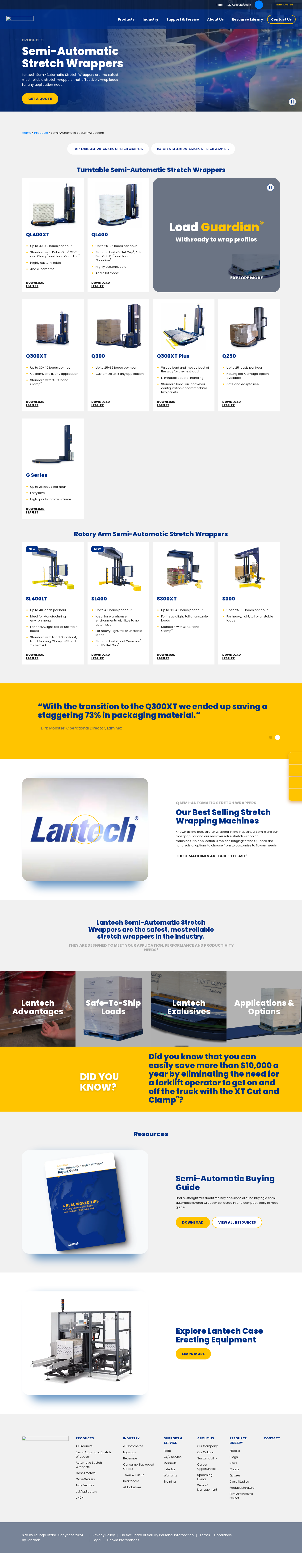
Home (26, 132)
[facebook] (273, 1534)
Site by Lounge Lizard (39, 1535)
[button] (271, 737)
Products (41, 132)
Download (193, 1222)
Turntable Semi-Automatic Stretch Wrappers (108, 149)
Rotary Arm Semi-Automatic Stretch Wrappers (193, 149)
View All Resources (237, 1222)
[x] (249, 1534)
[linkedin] (261, 1534)
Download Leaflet (35, 284)
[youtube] (254, 1541)
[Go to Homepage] (20, 19)
